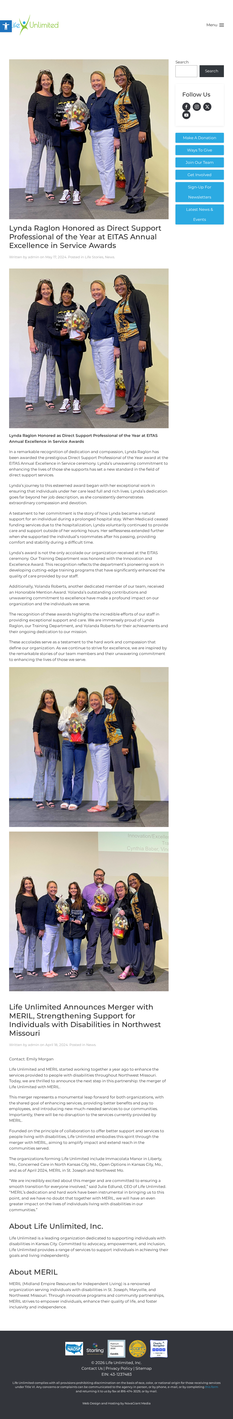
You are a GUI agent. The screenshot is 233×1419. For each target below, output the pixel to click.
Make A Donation (199, 138)
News (109, 257)
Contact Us (92, 1368)
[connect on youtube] (186, 115)
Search (182, 62)
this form (211, 1387)
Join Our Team (200, 162)
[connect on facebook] (186, 107)
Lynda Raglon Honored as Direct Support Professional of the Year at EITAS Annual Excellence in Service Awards (85, 237)
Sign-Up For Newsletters (199, 192)
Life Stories (94, 257)
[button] (6, 26)
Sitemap (143, 1368)
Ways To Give (199, 150)
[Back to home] (34, 25)
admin (33, 257)
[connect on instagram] (197, 107)
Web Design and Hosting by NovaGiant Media (116, 1403)
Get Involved (199, 174)
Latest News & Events (199, 214)
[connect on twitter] (207, 107)
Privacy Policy (119, 1368)
